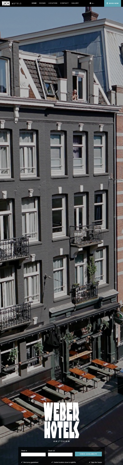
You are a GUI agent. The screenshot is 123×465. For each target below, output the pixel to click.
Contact (64, 3)
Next (116, 459)
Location (53, 3)
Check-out (51, 451)
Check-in (24, 451)
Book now (114, 3)
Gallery (75, 3)
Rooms (42, 3)
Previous (45, 459)
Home (34, 3)
